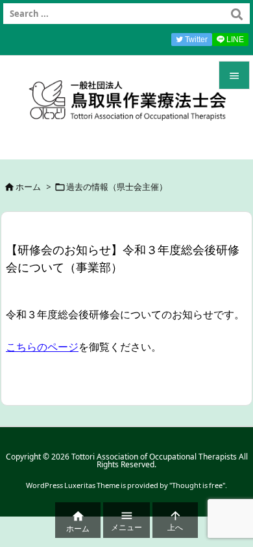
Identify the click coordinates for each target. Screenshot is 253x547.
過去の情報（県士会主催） (116, 186)
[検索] (237, 13)
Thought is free (197, 485)
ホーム (28, 186)
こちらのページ (42, 347)
